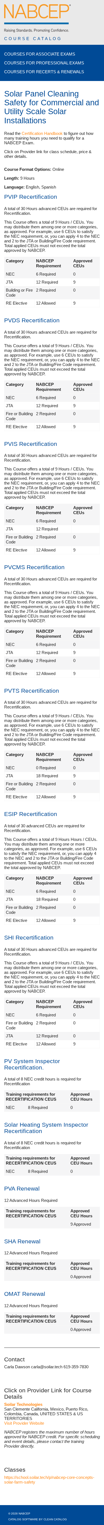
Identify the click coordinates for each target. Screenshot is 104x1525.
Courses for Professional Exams (44, 63)
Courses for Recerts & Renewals (44, 71)
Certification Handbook (42, 133)
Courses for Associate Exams (39, 54)
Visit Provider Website (24, 1423)
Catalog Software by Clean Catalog (37, 1519)
